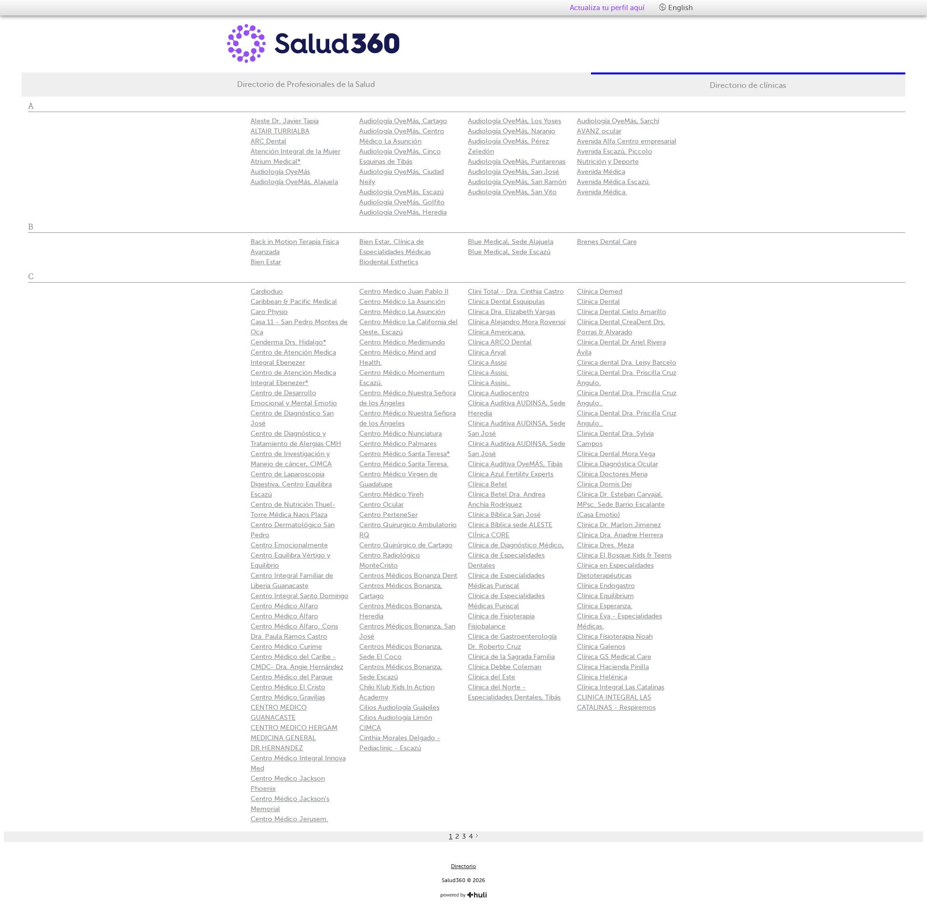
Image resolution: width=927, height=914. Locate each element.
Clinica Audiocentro (498, 393)
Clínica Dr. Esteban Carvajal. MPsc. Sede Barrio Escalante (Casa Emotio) (621, 504)
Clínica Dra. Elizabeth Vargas (511, 311)
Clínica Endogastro (606, 585)
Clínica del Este (491, 677)
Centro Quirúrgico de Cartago (405, 545)
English (679, 8)
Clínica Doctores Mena (612, 474)
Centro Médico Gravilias (288, 697)
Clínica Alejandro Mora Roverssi (516, 322)
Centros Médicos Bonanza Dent (408, 575)
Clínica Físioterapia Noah (615, 636)
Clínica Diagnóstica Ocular (617, 464)
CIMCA (370, 727)
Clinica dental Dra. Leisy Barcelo (626, 362)
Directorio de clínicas (748, 85)
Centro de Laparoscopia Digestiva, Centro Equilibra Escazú (291, 484)
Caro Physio (269, 311)
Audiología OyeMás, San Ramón (517, 182)
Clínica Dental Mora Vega (616, 453)
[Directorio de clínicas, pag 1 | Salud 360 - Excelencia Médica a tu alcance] (340, 43)
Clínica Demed (599, 291)
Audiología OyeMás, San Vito (512, 192)
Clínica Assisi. (488, 372)
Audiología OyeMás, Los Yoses (514, 121)
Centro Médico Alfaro (284, 606)
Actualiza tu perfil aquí (607, 8)
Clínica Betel (487, 484)
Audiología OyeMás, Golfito (402, 202)
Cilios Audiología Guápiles (399, 707)
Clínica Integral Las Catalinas (620, 687)
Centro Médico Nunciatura (400, 433)
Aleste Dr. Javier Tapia (285, 121)
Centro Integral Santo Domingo (300, 596)
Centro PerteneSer (388, 514)
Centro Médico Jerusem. (289, 819)
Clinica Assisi (487, 362)
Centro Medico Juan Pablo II (404, 291)
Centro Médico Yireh (391, 494)
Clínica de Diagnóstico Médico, (516, 545)
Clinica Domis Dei (604, 484)
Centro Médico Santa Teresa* (404, 453)
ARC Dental (268, 141)
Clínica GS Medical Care (614, 656)
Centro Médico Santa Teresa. (404, 464)
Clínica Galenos (601, 646)
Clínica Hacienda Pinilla (613, 667)
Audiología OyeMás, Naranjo (511, 131)
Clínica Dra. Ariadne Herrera (620, 535)
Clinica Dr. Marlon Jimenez (619, 524)
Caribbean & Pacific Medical (294, 301)
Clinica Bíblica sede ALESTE (510, 524)
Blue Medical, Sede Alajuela (510, 241)
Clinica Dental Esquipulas (506, 301)
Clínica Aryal (487, 352)
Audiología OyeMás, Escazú (401, 192)
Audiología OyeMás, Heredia (403, 212)
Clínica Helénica (602, 677)
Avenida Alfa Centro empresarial (626, 141)
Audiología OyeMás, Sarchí (618, 121)
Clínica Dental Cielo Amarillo (621, 311)
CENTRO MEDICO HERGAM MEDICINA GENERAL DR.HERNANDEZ (294, 738)
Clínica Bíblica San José (504, 514)
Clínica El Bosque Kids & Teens (624, 555)
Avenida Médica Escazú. (613, 182)
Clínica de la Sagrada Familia (511, 656)
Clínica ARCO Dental (500, 342)
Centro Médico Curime (286, 646)
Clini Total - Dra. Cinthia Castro (516, 291)
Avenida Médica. (602, 192)
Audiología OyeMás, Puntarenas (516, 161)
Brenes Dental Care (607, 241)
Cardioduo (267, 291)
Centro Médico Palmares (397, 443)
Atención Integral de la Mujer (295, 151)
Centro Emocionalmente (289, 545)
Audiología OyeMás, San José (513, 171)
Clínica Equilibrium (605, 596)
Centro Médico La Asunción (402, 301)
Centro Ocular (381, 504)
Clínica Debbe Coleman (504, 667)
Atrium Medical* (276, 161)
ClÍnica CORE (488, 535)
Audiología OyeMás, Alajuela (294, 182)
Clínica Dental (598, 301)
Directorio (463, 866)
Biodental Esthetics (388, 262)
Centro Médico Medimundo (402, 342)
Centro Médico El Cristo (288, 687)
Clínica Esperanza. (604, 606)
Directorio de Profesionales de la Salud (306, 84)
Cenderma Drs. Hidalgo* (288, 342)
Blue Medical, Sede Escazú (509, 252)
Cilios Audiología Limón (395, 717)
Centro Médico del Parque (292, 677)
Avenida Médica (601, 171)
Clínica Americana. (496, 332)
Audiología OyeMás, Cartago (403, 121)
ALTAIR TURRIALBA (280, 131)
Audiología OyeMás (280, 171)
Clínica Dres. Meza (605, 545)
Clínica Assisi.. (489, 382)
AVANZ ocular (599, 131)
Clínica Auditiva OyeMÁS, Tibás (515, 464)
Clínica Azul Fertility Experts (510, 474)
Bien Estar (266, 262)
